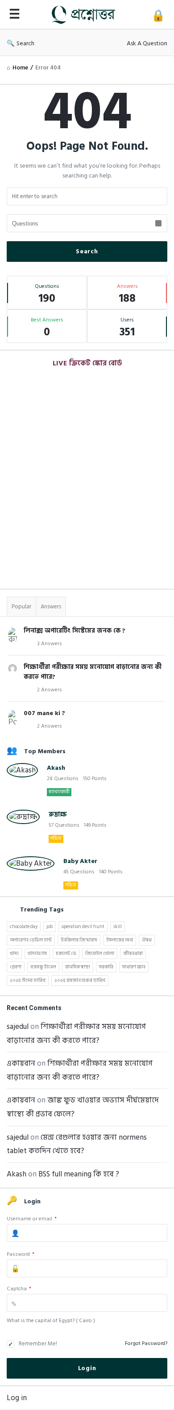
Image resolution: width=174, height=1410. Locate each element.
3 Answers (49, 643)
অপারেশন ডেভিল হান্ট (31, 940)
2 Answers (49, 689)
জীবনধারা (133, 954)
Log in (17, 1398)
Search (25, 43)
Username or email (32, 1219)
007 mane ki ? (44, 713)
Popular (21, 607)
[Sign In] (158, 15)
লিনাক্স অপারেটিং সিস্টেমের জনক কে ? (74, 630)
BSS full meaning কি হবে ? (78, 1174)
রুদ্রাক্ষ (58, 814)
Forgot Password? (146, 1343)
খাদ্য (14, 954)
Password (20, 1254)
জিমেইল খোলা (99, 954)
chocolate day (23, 927)
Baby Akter (80, 861)
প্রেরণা (15, 967)
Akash (56, 768)
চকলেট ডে (66, 954)
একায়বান (21, 1063)
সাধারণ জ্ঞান (133, 967)
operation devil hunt (83, 927)
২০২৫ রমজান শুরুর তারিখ (79, 980)
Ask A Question (147, 43)
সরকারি (106, 967)
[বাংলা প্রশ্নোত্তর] (85, 14)
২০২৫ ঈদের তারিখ (28, 980)
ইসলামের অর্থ (119, 940)
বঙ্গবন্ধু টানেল (43, 967)
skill (117, 927)
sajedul (18, 1026)
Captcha (19, 1288)
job (49, 927)
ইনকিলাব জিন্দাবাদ (79, 940)
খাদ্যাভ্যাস (37, 954)
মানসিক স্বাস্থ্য (77, 967)
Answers (51, 607)
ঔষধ (147, 940)
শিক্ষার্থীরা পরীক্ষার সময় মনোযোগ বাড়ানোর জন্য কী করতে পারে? (93, 672)
